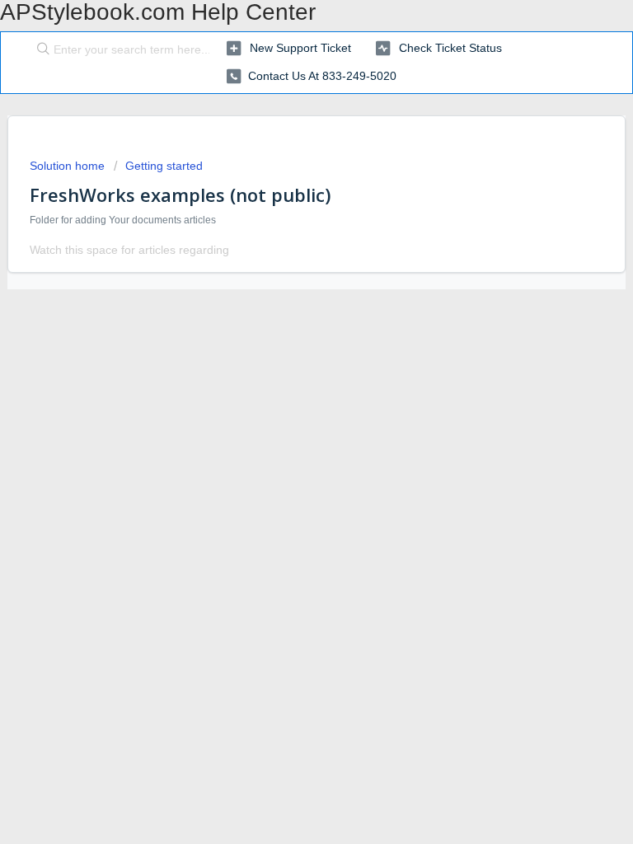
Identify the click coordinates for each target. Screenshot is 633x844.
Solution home (69, 165)
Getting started (164, 165)
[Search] (39, 50)
